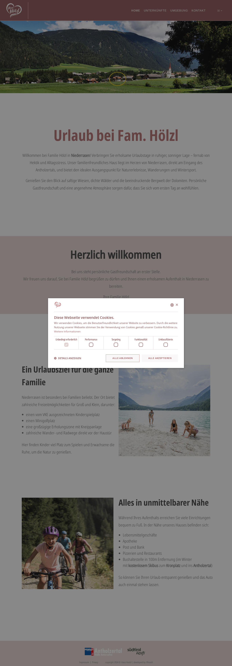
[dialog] (116, 333)
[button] (67, 358)
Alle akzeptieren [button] (160, 358)
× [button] (176, 304)
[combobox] (172, 305)
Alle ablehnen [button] (122, 358)
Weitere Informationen (67, 331)
